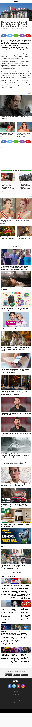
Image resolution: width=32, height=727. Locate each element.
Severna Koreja (6, 146)
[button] (1, 180)
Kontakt (16, 691)
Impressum (16, 697)
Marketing (16, 694)
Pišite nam (16, 703)
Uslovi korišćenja (16, 700)
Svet (2, 20)
